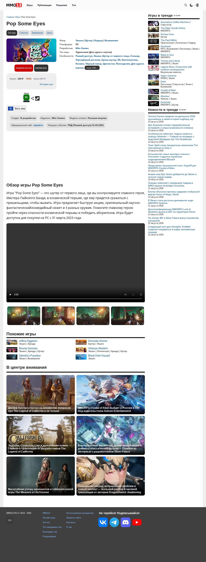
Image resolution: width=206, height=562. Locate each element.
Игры (30, 5)
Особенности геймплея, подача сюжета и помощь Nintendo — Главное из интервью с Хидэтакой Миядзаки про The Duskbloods (171, 136)
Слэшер (134, 56)
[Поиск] (186, 5)
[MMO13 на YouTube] (137, 522)
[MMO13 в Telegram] (114, 522)
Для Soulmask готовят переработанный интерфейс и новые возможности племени (170, 126)
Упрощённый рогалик (88, 60)
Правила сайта (73, 518)
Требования (37, 33)
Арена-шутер (108, 60)
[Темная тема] (191, 5)
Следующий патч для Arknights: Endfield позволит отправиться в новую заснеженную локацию (171, 229)
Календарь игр (50, 532)
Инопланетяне (130, 60)
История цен (46, 84)
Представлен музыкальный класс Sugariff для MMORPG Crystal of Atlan (172, 167)
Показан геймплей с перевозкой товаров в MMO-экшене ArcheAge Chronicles (170, 184)
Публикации (44, 5)
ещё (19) (91, 67)
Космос (80, 63)
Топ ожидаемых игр (52, 527)
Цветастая (109, 63)
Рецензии (61, 5)
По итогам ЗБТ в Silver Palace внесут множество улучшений (173, 219)
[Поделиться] (32, 98)
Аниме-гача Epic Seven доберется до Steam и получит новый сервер (172, 175)
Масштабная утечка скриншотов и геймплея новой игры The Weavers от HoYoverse (40, 491)
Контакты (70, 522)
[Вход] (197, 5)
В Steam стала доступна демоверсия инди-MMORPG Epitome (171, 201)
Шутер (88, 40)
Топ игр (46, 522)
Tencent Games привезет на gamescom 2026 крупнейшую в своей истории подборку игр (171, 117)
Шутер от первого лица (115, 56)
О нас (69, 527)
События (23, 33)
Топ (74, 5)
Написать (41, 68)
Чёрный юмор (93, 63)
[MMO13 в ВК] (103, 522)
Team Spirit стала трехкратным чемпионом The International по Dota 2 (173, 146)
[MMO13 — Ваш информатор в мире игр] (14, 5)
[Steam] (37, 98)
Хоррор (98, 40)
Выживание (111, 40)
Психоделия (123, 63)
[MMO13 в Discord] (125, 522)
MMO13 (46, 513)
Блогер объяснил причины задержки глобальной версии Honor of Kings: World (174, 193)
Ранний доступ (84, 56)
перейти (38, 125)
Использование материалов (80, 513)
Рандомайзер (49, 536)
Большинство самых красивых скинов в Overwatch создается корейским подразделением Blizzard (168, 157)
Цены (49, 33)
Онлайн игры (49, 518)
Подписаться (24, 68)
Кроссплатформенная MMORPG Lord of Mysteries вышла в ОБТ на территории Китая (171, 210)
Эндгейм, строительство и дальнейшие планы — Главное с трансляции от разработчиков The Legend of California (39, 448)
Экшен (79, 40)
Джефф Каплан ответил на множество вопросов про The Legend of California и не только (39, 409)
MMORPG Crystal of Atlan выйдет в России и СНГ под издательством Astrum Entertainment (109, 409)
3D (118, 60)
